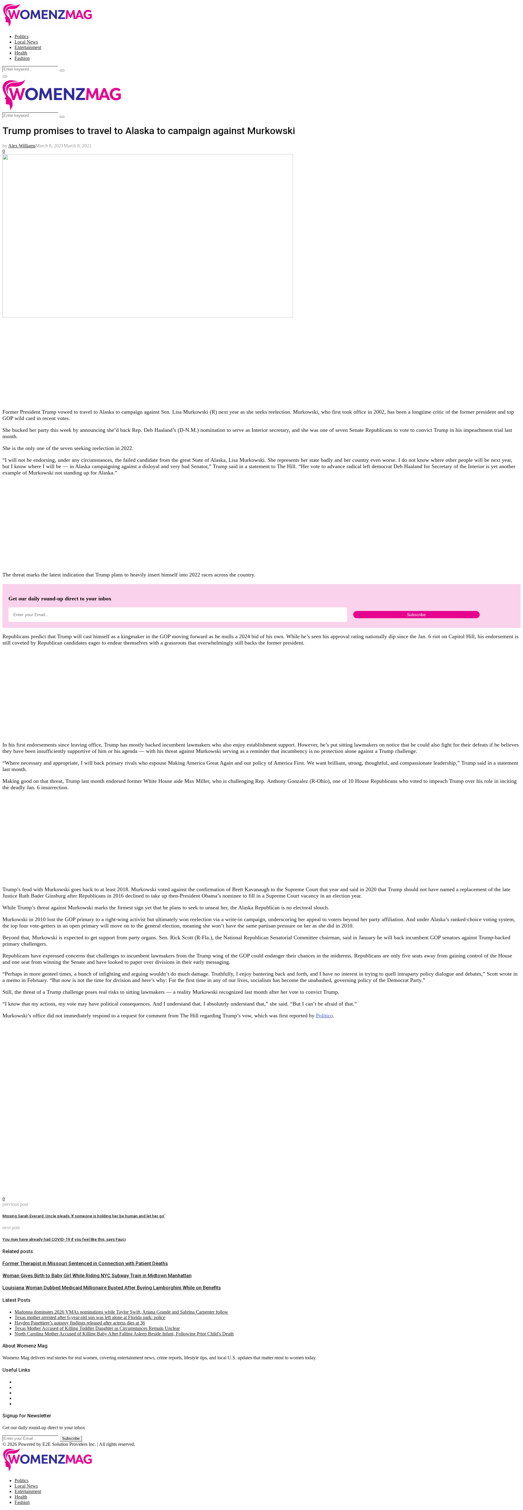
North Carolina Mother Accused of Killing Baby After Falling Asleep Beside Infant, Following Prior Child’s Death (124, 1333)
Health (21, 52)
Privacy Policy (28, 1392)
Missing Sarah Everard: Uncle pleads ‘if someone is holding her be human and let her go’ (83, 1216)
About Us (24, 1381)
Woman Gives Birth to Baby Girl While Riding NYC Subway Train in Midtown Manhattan (97, 1276)
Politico (324, 1016)
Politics (21, 36)
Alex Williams (21, 145)
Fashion (22, 58)
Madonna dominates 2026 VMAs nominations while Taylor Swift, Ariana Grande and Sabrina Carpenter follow (121, 1312)
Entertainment (28, 47)
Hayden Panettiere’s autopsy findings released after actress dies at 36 (80, 1322)
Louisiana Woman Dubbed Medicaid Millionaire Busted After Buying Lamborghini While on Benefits (111, 1288)
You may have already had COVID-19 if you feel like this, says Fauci (64, 1239)
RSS (19, 1403)
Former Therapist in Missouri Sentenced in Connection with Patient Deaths (85, 1263)
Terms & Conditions (34, 1398)
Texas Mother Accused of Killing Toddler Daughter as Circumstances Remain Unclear (97, 1328)
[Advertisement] (184, 361)
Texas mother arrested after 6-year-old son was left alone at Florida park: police (90, 1317)
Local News (26, 41)
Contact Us (25, 1387)
